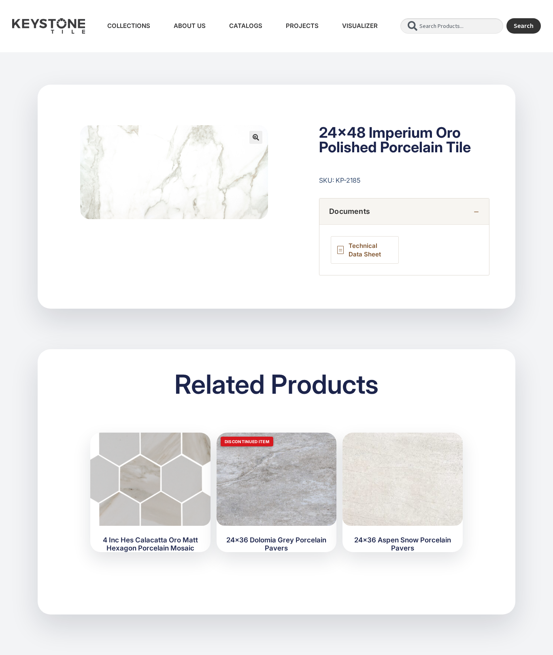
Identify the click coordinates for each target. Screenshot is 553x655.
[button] (255, 137)
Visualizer (360, 26)
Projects (302, 26)
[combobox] (451, 26)
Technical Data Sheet (365, 250)
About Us (190, 26)
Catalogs (245, 26)
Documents (349, 211)
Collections (128, 26)
